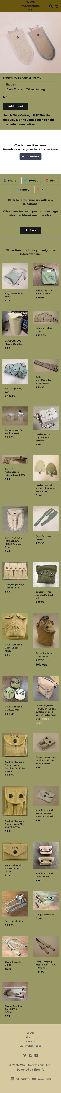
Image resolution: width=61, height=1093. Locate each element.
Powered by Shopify (30, 1069)
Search (30, 1033)
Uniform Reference (30, 1046)
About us (30, 1037)
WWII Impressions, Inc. (30, 6)
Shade (9, 84)
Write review (30, 156)
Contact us (31, 1041)
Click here (15, 200)
